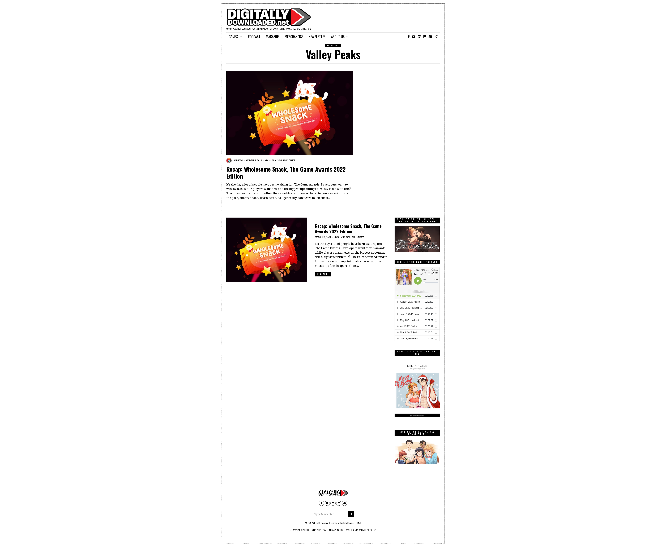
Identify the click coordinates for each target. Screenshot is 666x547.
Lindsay (239, 160)
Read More (323, 274)
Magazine (272, 36)
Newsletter (317, 36)
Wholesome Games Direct (283, 160)
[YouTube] (413, 36)
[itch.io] (419, 36)
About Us (338, 36)
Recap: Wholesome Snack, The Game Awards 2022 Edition (286, 172)
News (267, 160)
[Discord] (430, 36)
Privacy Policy (336, 530)
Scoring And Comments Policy (361, 530)
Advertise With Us (300, 530)
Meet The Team (319, 530)
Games (233, 36)
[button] (351, 514)
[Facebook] (409, 36)
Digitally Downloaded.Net (350, 522)
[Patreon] (424, 36)
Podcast (254, 36)
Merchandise (294, 36)
